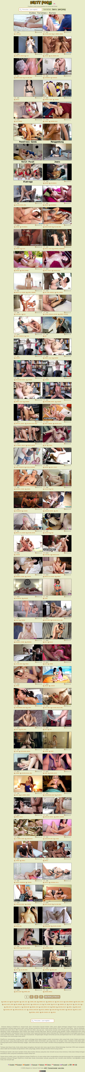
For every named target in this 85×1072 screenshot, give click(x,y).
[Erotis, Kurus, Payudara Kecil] (57, 879)
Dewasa (28, 489)
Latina (57, 838)
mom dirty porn (79, 1001)
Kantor (46, 467)
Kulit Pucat (48, 270)
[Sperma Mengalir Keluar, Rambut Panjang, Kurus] (57, 311)
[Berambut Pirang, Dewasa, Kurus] (28, 485)
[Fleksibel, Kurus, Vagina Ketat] (57, 551)
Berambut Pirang (20, 489)
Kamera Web (18, 926)
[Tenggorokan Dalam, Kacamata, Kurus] (57, 791)
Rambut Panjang (64, 314)
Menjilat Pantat (20, 423)
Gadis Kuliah (48, 904)
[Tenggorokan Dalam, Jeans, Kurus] (28, 704)
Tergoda (57, 99)
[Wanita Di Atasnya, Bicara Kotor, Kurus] (28, 529)
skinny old (6, 1001)
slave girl (24, 1001)
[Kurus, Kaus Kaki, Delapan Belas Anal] (57, 704)
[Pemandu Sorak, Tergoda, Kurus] (57, 96)
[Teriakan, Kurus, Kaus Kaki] (57, 966)
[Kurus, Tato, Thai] (57, 726)
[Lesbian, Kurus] (28, 551)
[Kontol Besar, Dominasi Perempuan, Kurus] (57, 245)
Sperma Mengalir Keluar (51, 314)
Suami (46, 773)
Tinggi (46, 121)
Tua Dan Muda (28, 77)
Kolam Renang (25, 270)
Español (26, 1064)
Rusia (17, 729)
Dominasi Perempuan (59, 248)
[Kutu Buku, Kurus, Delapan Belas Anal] (57, 617)
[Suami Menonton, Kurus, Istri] (28, 332)
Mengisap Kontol (49, 510)
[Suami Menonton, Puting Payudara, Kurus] (28, 464)
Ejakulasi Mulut (20, 904)
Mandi (52, 751)
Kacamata (59, 795)
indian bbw (26, 1007)
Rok (45, 336)
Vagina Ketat (54, 121)
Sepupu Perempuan (20, 882)
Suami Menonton (20, 336)
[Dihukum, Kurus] (28, 354)
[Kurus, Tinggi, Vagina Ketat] (57, 118)
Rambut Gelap (48, 357)
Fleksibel (18, 33)
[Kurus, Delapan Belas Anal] (28, 201)
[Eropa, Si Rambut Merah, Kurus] (28, 791)
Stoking (29, 576)
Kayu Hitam (18, 991)
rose (12, 1001)
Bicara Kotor (31, 532)
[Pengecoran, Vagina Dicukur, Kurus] (57, 922)
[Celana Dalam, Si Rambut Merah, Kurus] (57, 30)
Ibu (45, 445)
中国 (75, 1064)
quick (54, 1012)
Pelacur (47, 489)
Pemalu (58, 576)
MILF (24, 314)
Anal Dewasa (59, 292)
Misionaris (54, 183)
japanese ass (62, 1004)
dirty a (19, 1007)
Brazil (46, 860)
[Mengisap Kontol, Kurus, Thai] (57, 507)
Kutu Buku (47, 620)
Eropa (17, 795)
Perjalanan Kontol (21, 379)
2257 (45, 1068)
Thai (52, 489)
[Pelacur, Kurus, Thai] (57, 485)
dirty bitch (60, 1001)
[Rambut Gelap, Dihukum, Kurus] (57, 354)
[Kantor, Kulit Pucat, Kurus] (57, 464)
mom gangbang (18, 1004)
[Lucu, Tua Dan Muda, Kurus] (28, 966)
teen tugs (77, 1004)
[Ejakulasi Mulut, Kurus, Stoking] (28, 901)
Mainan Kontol (48, 991)
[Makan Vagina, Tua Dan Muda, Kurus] (28, 74)
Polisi (51, 642)
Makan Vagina (19, 77)
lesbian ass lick (37, 1004)
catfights (27, 1004)
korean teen (35, 1007)
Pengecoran (47, 926)
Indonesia (56, 1064)
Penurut (18, 248)
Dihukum (18, 357)
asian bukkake (69, 1001)
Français (34, 1064)
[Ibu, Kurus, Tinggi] (57, 442)
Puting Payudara (30, 467)
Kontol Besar (48, 248)
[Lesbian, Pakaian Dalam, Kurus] (28, 944)
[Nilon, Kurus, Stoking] (28, 617)
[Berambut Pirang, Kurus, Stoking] (28, 573)
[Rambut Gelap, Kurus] (28, 813)
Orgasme (26, 598)
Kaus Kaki (47, 707)
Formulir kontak (52, 1068)
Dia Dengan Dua (55, 55)
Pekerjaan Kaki (49, 838)
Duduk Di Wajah (20, 55)
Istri (27, 336)
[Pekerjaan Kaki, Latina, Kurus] (57, 835)
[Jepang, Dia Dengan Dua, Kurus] (57, 52)
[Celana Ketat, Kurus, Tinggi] (28, 660)
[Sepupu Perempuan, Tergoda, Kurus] (28, 879)
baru (54, 9)
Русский (64, 1064)
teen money (62, 1009)
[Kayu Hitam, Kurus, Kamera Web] (28, 988)
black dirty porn (8, 1004)
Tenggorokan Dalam (21, 707)
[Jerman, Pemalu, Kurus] (28, 857)
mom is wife (78, 1009)
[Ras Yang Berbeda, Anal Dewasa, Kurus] (57, 289)
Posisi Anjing (31, 445)
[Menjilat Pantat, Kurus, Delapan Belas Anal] (28, 420)
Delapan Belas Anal (21, 204)
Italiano (42, 1064)
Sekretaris (30, 838)
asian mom (54, 1009)
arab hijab (78, 1007)
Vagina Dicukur (57, 926)
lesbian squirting (34, 1009)
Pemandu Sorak (48, 99)
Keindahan (47, 77)
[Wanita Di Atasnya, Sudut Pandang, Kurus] (28, 289)
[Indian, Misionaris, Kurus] (57, 180)
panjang (61, 9)
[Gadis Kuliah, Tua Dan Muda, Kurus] (57, 901)
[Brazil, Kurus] (57, 857)
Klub (46, 663)
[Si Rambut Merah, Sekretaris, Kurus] (28, 835)
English (12, 1064)
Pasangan (54, 77)
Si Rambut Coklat (20, 445)
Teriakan (47, 969)
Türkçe (49, 1064)
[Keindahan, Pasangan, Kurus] (57, 74)
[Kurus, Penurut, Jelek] (28, 245)
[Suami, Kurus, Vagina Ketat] (57, 770)
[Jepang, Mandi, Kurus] (57, 748)
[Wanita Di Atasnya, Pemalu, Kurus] (57, 573)
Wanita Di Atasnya (21, 292)
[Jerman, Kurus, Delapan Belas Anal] (28, 770)
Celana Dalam (48, 33)
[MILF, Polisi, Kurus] (57, 638)
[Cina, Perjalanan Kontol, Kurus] (28, 748)
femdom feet (42, 1001)
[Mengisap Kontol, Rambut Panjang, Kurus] (57, 813)
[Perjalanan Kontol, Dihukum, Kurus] (28, 376)
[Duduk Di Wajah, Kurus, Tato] (28, 52)
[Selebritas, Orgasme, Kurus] (28, 595)
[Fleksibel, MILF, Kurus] (28, 311)
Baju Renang (19, 121)
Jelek (23, 248)
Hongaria (29, 642)
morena (54, 1007)
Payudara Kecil (55, 882)
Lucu (17, 969)
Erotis (17, 99)
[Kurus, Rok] (57, 332)
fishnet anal (33, 1001)
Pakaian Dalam (26, 947)
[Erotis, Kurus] (28, 96)
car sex (55, 1004)
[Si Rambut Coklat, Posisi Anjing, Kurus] (28, 442)
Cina (17, 751)
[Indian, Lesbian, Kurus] (57, 682)
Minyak (17, 270)
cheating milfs (62, 1007)
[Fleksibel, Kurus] (28, 30)
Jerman (51, 663)
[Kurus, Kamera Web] (28, 922)
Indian (46, 183)
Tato (27, 55)
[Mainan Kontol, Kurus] (57, 988)
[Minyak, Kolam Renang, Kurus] (28, 267)
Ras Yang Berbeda (49, 292)
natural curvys (35, 1012)
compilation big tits (20, 1009)
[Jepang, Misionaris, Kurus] (28, 223)
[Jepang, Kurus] (28, 682)
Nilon (17, 620)
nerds (17, 1001)
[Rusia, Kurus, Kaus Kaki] (28, 726)
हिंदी (71, 1064)
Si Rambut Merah (58, 33)
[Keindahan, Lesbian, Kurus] (28, 507)
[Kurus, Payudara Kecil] (57, 944)
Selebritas (18, 598)
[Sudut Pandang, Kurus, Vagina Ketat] (57, 420)
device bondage (45, 1009)
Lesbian (25, 510)
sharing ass (51, 1001)
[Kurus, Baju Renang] (28, 118)
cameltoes (70, 1009)
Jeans (46, 598)
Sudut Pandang (32, 292)
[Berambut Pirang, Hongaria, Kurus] (28, 638)
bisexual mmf (8, 1009)
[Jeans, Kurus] (57, 595)
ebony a (71, 1007)
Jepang (46, 55)
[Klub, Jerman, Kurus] (57, 660)
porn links (61, 1068)
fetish (70, 1004)
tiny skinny (47, 1004)
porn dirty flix (10, 1007)
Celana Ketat (19, 663)
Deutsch (19, 1064)
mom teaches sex (46, 1012)
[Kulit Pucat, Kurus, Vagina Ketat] (57, 267)
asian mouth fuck (45, 1007)
